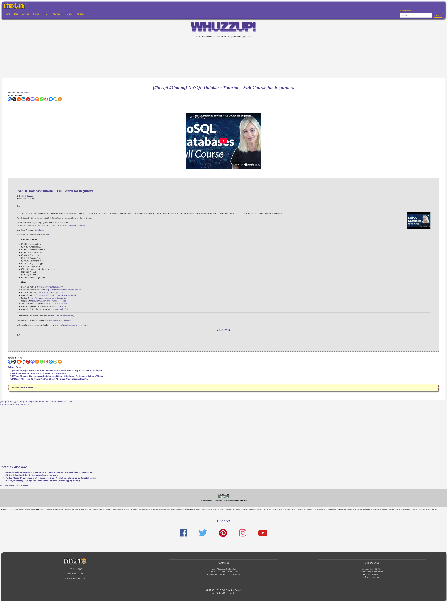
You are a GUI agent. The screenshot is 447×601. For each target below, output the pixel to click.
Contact (80, 14)
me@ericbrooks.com (75, 574)
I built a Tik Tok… (61, 303)
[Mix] (37, 99)
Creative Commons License (237, 500)
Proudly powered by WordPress (14, 485)
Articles (25, 14)
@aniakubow (39, 230)
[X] (14, 99)
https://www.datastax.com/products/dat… (64, 289)
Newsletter (235, 575)
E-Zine (69, 14)
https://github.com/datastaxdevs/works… (60, 295)
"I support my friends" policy (372, 572)
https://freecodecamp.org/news (60, 320)
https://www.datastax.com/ (51, 287)
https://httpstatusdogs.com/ (51, 292)
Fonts (46, 14)
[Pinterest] (28, 99)
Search (438, 15)
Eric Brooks (25, 92)
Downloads (57, 14)
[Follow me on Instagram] (242, 533)
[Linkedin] (23, 99)
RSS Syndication (372, 577)
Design (36, 14)
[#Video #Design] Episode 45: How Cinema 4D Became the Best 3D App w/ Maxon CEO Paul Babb (57, 370)
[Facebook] (10, 99)
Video (48, 235)
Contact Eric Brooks (371, 575)
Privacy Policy (367, 569)
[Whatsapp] (42, 99)
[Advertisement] (223, 56)
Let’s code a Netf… (60, 306)
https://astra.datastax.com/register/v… (74, 225)
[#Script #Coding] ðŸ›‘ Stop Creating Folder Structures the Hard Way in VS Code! (36, 401)
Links (221, 575)
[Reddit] (19, 99)
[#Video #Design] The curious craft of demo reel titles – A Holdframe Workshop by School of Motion (57, 376)
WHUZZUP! (223, 27)
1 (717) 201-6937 (75, 569)
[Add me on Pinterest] (223, 533)
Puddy (109, 509)
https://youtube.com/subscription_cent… (73, 325)
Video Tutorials (26, 387)
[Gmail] (46, 99)
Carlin (226, 575)
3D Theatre (221, 572)
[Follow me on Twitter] (203, 533)
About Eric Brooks (224, 569)
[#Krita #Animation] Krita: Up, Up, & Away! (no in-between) (39, 373)
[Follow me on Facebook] (183, 533)
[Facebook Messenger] (51, 99)
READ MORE (223, 330)
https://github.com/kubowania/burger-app (48, 298)
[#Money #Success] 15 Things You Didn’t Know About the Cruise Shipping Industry (50, 379)
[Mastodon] (32, 99)
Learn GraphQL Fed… (60, 309)
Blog (16, 14)
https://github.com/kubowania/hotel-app (48, 301)
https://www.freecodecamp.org (62, 316)
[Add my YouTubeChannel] (262, 533)
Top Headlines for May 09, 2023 (14, 404)
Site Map (378, 569)
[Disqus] (223, 435)
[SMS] (55, 99)
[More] (60, 99)
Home (7, 14)
